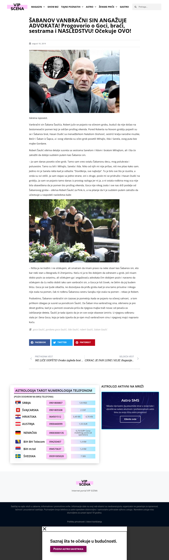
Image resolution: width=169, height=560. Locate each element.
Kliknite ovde (130, 419)
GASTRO (124, 6)
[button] (39, 342)
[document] (84, 543)
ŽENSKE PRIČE (106, 6)
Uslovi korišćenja (94, 521)
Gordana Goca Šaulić (56, 329)
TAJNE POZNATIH (70, 6)
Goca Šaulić (38, 329)
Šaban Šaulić (100, 329)
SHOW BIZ (53, 6)
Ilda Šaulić (73, 329)
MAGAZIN (36, 6)
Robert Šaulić (86, 329)
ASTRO (89, 6)
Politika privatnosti (76, 521)
